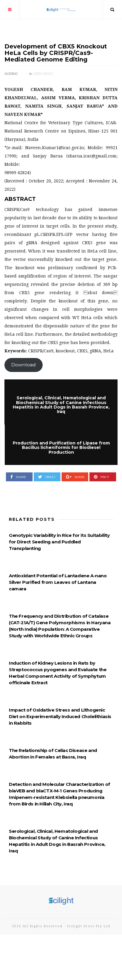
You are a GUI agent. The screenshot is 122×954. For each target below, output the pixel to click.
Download (23, 365)
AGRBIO (10, 74)
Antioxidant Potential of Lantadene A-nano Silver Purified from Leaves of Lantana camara (58, 582)
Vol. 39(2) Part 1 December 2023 (39, 38)
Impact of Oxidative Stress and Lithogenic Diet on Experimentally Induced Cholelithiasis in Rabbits (60, 716)
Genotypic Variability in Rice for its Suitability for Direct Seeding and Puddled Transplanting (59, 541)
